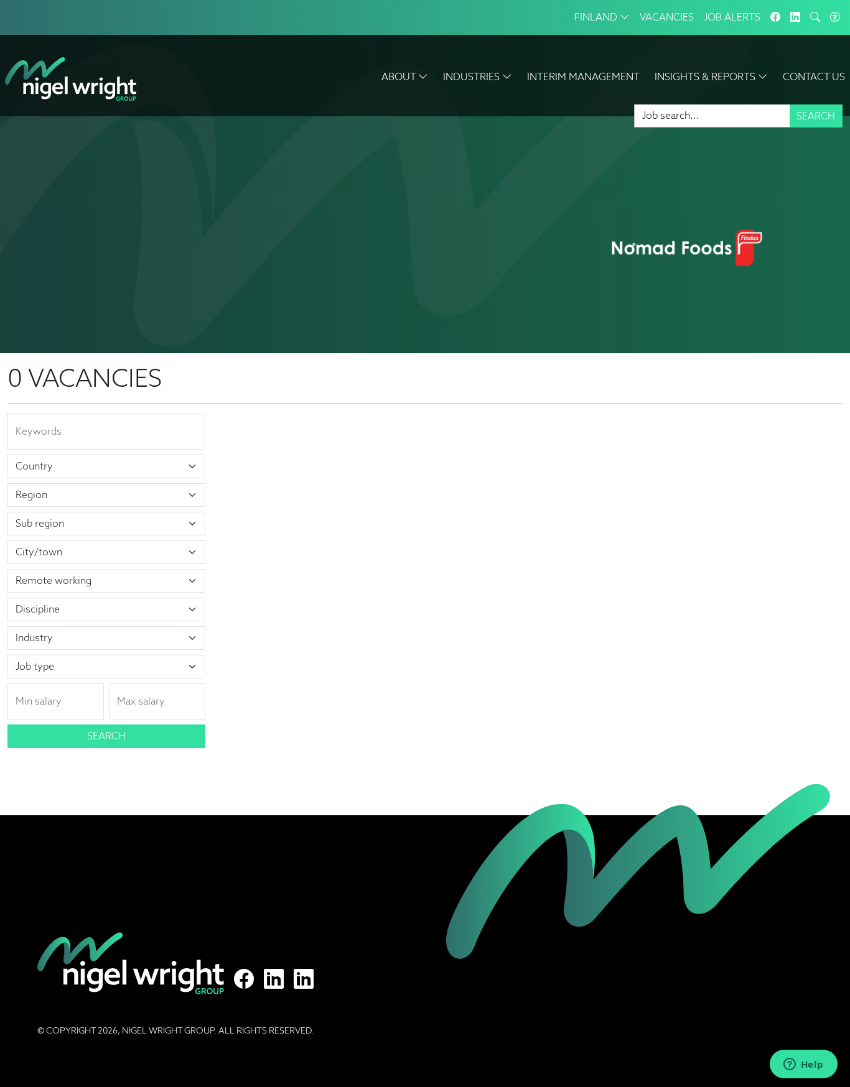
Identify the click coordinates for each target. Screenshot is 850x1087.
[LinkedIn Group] (795, 17)
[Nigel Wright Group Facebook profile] (244, 979)
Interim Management (583, 76)
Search (815, 116)
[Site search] (815, 17)
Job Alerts (732, 17)
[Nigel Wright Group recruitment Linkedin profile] (274, 979)
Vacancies (667, 17)
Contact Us (814, 76)
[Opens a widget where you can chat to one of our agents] (803, 1065)
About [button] (399, 76)
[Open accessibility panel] (835, 17)
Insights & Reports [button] (706, 76)
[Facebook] (775, 17)
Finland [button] (597, 17)
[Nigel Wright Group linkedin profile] (304, 979)
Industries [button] (472, 76)
